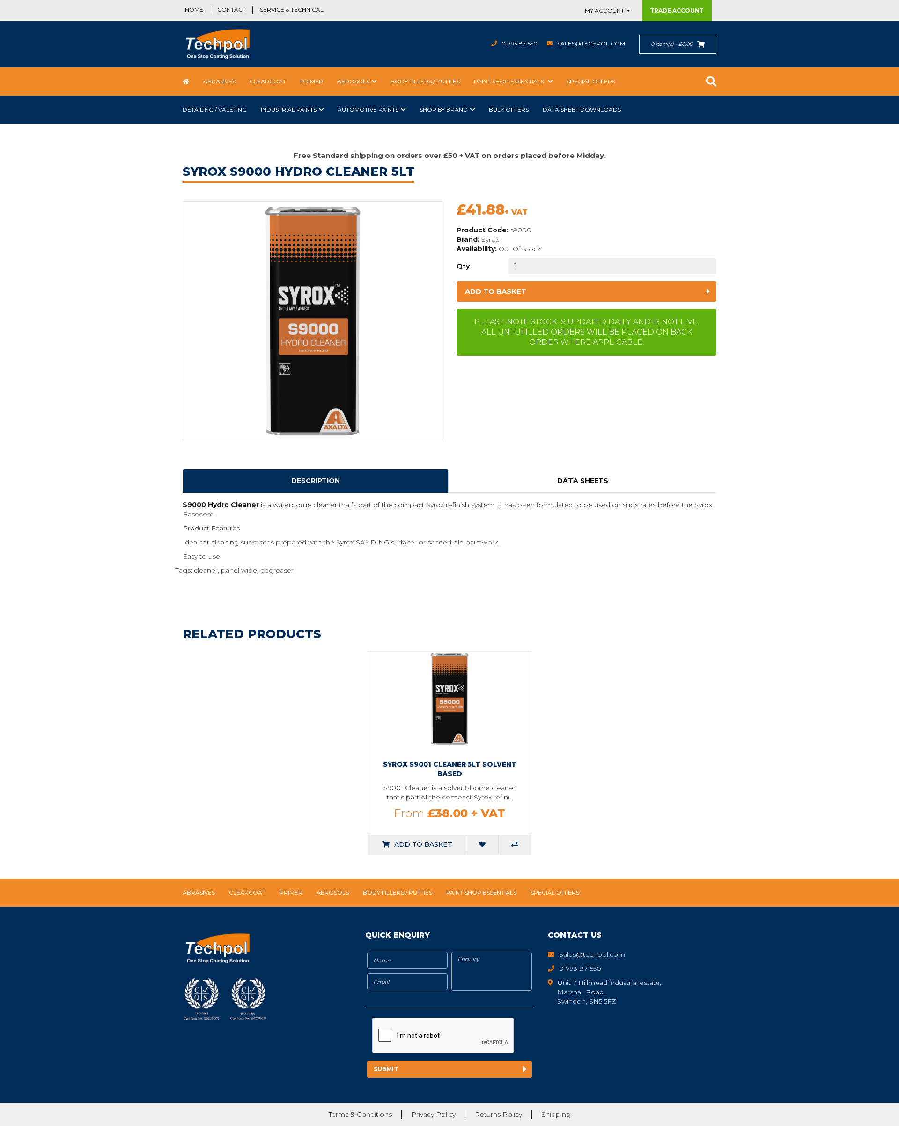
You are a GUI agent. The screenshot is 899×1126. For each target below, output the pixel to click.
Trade (677, 10)
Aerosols (353, 81)
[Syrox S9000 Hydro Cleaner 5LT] (312, 320)
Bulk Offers (509, 109)
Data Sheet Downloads (582, 109)
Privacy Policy (433, 1114)
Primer (311, 81)
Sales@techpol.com (591, 43)
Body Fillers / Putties (425, 81)
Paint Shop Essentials (509, 81)
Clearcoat (268, 81)
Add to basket (495, 291)
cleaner (206, 570)
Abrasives (219, 81)
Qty (463, 266)
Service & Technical (292, 9)
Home (194, 9)
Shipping (556, 1114)
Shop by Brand (444, 109)
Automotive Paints (368, 109)
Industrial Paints (289, 109)
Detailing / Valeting (215, 109)
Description (315, 481)
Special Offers (591, 81)
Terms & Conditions (360, 1114)
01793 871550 (519, 43)
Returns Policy (498, 1114)
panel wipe (239, 570)
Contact (231, 9)
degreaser (277, 570)
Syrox (490, 239)
